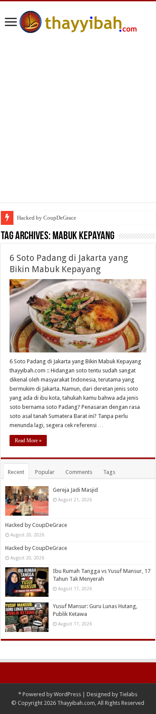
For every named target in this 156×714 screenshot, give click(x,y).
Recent (16, 472)
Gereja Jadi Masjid (75, 490)
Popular (45, 472)
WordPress (67, 694)
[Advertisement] (78, 124)
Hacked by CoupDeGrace (46, 217)
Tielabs (128, 694)
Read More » (28, 441)
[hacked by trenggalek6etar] (78, 20)
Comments (78, 472)
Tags (109, 472)
